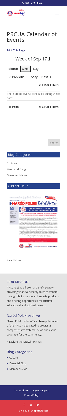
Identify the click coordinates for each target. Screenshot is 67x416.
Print (13, 107)
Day (36, 69)
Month (13, 69)
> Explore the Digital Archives (24, 341)
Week (25, 69)
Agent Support (41, 390)
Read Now (14, 260)
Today (33, 77)
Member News (17, 175)
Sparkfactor (41, 410)
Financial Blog (16, 169)
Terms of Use (21, 390)
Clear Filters (50, 85)
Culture (12, 163)
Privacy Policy (31, 395)
